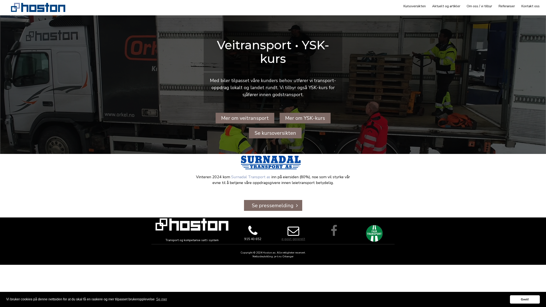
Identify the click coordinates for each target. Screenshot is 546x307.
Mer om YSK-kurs (305, 118)
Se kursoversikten (275, 133)
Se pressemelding (272, 205)
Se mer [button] (161, 299)
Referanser (506, 6)
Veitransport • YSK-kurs (273, 52)
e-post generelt (293, 239)
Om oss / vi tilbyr (479, 6)
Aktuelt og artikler (446, 6)
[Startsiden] (192, 224)
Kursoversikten (414, 6)
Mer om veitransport (245, 118)
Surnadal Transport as (250, 177)
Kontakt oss (530, 6)
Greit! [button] (525, 299)
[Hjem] (38, 7)
